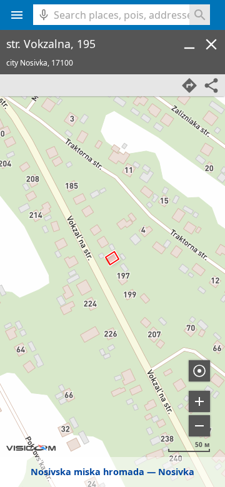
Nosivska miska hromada (87, 472)
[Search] (199, 14)
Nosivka (176, 472)
